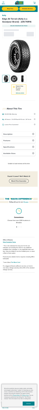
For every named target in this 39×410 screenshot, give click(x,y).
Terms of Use (25, 395)
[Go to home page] (19, 2)
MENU (3, 4)
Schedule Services (27, 8)
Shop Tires (10, 8)
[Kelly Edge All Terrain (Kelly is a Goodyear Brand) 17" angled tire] (6, 79)
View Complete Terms (9, 242)
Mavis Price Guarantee (18, 181)
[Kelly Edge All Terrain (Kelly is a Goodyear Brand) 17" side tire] (14, 79)
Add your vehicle (20, 93)
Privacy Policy (16, 395)
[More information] (34, 114)
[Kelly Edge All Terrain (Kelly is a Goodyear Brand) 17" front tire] (22, 79)
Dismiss (28, 403)
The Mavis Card (15, 262)
